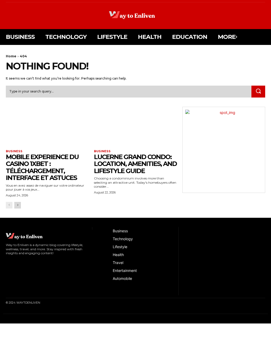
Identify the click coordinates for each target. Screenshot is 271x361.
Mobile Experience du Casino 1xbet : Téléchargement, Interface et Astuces (42, 167)
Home (11, 56)
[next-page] (17, 205)
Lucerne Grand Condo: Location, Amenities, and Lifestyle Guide (135, 164)
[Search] (258, 92)
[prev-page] (9, 205)
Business (14, 151)
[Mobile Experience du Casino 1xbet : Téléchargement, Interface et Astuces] (47, 127)
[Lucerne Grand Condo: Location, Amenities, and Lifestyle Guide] (135, 127)
